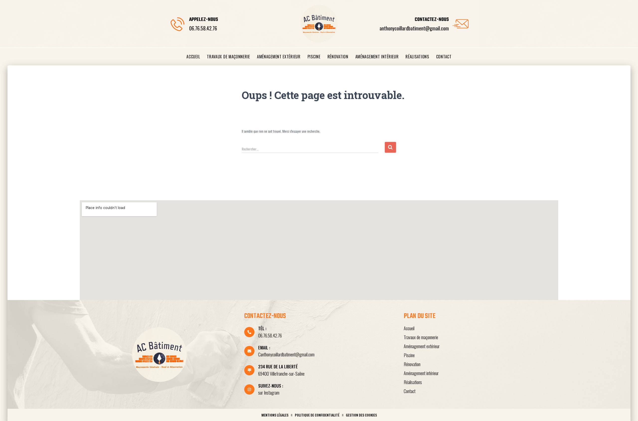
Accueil (193, 57)
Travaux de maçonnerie (228, 57)
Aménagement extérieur (279, 57)
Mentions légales (274, 415)
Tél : (262, 328)
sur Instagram (268, 392)
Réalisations (417, 57)
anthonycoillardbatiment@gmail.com (414, 28)
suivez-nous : (270, 386)
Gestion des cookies (361, 415)
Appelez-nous (203, 19)
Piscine (314, 57)
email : (264, 347)
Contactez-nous (432, 19)
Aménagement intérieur (377, 57)
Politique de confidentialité (317, 415)
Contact (444, 57)
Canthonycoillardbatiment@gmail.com (286, 354)
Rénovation (337, 57)
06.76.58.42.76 (203, 28)
